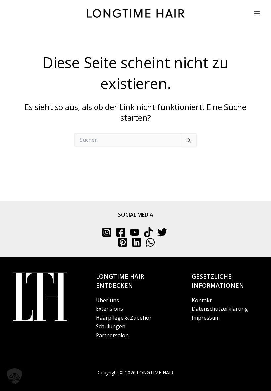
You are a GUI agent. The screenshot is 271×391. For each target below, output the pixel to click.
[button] (14, 376)
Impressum (206, 317)
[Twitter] (162, 232)
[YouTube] (134, 232)
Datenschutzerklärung (220, 308)
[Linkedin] (136, 242)
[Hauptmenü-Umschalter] (257, 13)
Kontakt (202, 300)
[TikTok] (148, 232)
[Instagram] (107, 232)
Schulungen (110, 326)
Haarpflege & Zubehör (124, 317)
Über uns (107, 300)
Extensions (109, 308)
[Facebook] (121, 232)
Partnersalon (112, 335)
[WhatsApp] (150, 242)
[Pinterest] (123, 242)
